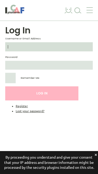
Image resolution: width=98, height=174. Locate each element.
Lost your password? (30, 111)
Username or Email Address (23, 38)
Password (11, 57)
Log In (42, 93)
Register (22, 106)
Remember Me (30, 78)
